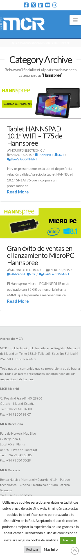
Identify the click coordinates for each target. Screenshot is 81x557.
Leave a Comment (24, 159)
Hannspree (46, 155)
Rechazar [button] (32, 549)
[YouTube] (47, 5)
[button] (75, 20)
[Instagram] (54, 5)
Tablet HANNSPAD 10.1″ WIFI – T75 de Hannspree (34, 136)
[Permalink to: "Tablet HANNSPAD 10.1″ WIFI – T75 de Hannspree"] (40, 102)
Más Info (51, 549)
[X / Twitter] (33, 5)
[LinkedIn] (40, 5)
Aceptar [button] (68, 540)
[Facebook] (26, 5)
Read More (18, 191)
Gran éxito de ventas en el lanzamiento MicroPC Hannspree (40, 255)
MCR (60, 155)
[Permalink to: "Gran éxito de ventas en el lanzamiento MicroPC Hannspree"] (40, 223)
